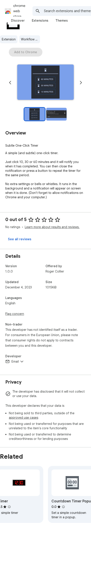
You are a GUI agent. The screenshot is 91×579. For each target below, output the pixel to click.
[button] (45, 82)
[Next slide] (80, 82)
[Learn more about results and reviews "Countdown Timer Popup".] (63, 506)
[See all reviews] (19, 239)
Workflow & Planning (30, 39)
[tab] (18, 21)
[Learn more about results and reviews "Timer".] (9, 506)
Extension (9, 39)
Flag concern (14, 314)
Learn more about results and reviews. (52, 227)
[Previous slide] (10, 82)
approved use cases (23, 418)
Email (15, 361)
